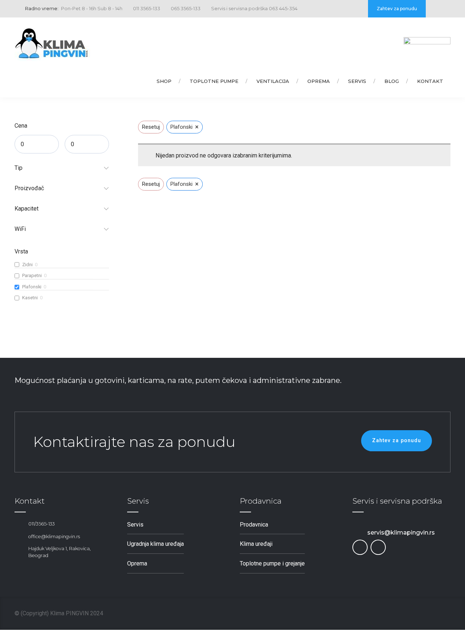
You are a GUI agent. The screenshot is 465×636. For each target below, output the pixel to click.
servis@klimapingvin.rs (401, 532)
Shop (164, 81)
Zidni (27, 264)
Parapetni (32, 275)
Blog (391, 81)
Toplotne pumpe (214, 81)
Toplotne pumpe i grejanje (272, 563)
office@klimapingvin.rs (54, 536)
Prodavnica (254, 524)
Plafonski (31, 286)
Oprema (318, 81)
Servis (357, 81)
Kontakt (430, 81)
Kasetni (30, 297)
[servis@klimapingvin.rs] (356, 533)
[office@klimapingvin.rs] (19, 536)
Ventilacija (272, 81)
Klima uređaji (256, 543)
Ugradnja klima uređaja (155, 543)
